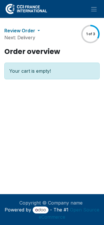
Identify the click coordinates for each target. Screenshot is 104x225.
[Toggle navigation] (94, 9)
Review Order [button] (20, 30)
